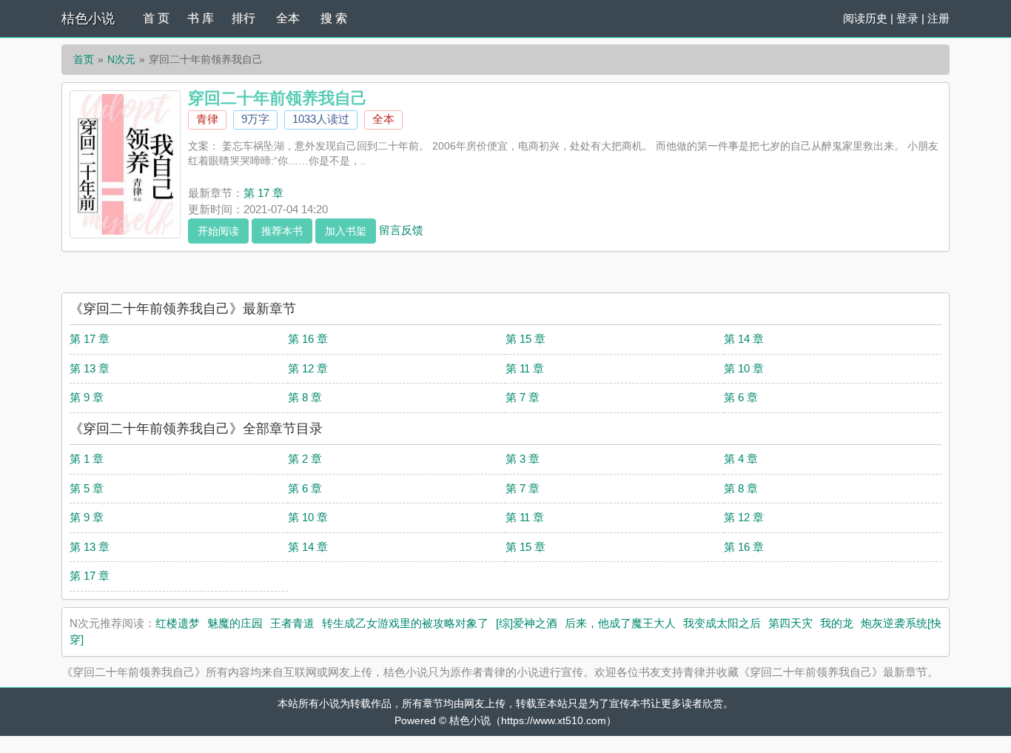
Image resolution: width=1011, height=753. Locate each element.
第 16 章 (308, 338)
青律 (207, 119)
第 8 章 (305, 397)
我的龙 (836, 623)
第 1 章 (87, 458)
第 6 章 (741, 397)
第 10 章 (744, 368)
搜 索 (333, 18)
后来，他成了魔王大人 (620, 623)
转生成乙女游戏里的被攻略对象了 (405, 623)
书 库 (200, 18)
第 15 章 (525, 338)
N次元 (121, 59)
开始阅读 (218, 231)
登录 (907, 18)
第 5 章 (87, 488)
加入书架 (345, 231)
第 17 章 (263, 193)
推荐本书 (282, 231)
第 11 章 (525, 368)
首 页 (156, 18)
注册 (938, 18)
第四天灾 (790, 623)
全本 (288, 18)
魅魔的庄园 (235, 623)
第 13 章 (90, 368)
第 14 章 (744, 338)
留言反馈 (401, 229)
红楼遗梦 (177, 623)
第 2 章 (305, 458)
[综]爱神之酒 (526, 623)
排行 (243, 18)
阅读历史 (865, 18)
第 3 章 (523, 458)
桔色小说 (88, 18)
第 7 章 (523, 397)
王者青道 (292, 623)
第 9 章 (87, 397)
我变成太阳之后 (722, 623)
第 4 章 (741, 458)
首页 (83, 59)
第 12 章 (308, 368)
